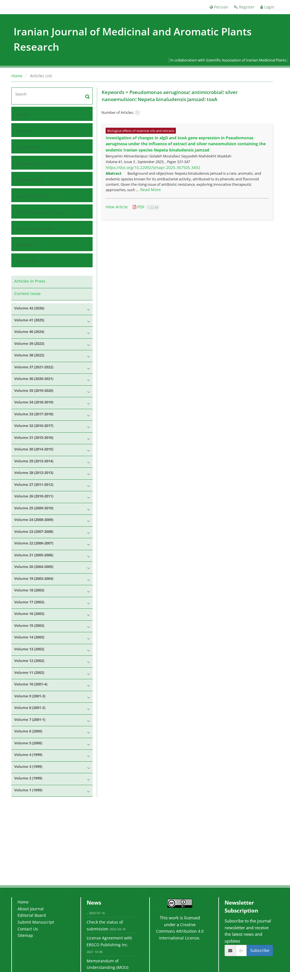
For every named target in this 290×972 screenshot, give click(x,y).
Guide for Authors (33, 196)
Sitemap (25, 935)
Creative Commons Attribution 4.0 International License (180, 931)
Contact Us (26, 261)
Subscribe (259, 950)
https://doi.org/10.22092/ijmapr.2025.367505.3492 (153, 167)
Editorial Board (30, 163)
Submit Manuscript (34, 228)
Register (246, 7)
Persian (220, 7)
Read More (150, 189)
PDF (147, 207)
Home (16, 75)
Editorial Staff (29, 179)
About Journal (31, 908)
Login (268, 7)
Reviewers (26, 244)
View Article (117, 207)
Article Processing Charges (41, 212)
